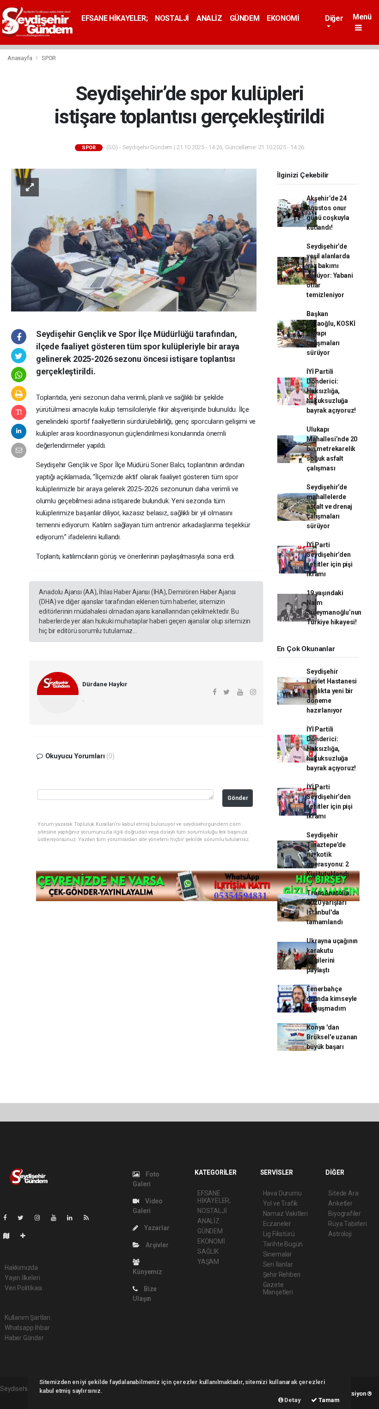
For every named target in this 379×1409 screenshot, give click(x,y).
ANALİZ (209, 18)
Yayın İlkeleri (22, 1277)
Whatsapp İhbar (27, 1327)
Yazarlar (156, 1228)
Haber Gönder (24, 1338)
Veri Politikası (23, 1288)
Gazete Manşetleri (278, 1288)
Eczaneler (277, 1223)
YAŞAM (208, 1261)
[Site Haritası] (10, 1235)
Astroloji (339, 1234)
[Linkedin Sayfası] (73, 1217)
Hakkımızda (21, 1267)
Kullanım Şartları (27, 1317)
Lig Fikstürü (279, 1234)
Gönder (237, 797)
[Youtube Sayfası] (57, 1217)
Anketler (340, 1203)
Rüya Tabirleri (347, 1223)
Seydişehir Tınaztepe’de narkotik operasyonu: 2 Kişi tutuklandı (327, 854)
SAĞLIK (208, 1251)
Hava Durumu (282, 1193)
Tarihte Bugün (283, 1244)
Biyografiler (344, 1213)
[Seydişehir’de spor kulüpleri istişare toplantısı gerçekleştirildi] (134, 239)
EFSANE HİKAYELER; (114, 18)
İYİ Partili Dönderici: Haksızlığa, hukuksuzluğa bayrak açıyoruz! (331, 391)
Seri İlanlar (278, 1264)
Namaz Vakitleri (285, 1213)
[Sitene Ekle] (26, 1235)
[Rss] (90, 1217)
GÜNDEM (245, 18)
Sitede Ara (343, 1193)
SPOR (49, 58)
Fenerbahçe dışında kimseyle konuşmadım (331, 998)
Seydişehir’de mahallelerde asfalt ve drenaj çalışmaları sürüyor (329, 506)
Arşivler (156, 1245)
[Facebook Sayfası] (8, 1217)
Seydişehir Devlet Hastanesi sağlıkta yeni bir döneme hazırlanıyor (331, 691)
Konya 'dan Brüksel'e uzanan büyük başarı (331, 1037)
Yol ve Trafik (280, 1203)
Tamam (328, 1400)
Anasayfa (20, 58)
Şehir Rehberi (282, 1274)
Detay (292, 1400)
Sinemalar (277, 1254)
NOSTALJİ (172, 18)
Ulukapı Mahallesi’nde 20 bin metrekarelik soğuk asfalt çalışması (331, 449)
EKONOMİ (283, 18)
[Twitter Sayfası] (24, 1217)
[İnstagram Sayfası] (41, 1217)
